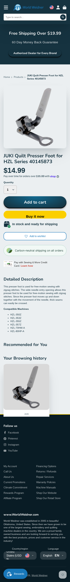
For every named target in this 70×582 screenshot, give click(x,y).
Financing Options (46, 466)
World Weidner (40, 575)
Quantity (9, 182)
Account (58, 7)
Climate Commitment (15, 487)
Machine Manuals (46, 487)
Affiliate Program (13, 498)
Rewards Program (14, 492)
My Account (10, 466)
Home (7, 77)
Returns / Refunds (46, 471)
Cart (65, 7)
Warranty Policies (46, 482)
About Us (9, 476)
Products (18, 77)
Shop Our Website (46, 492)
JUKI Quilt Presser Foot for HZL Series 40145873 (26, 404)
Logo (28, 7)
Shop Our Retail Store (48, 498)
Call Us (8, 471)
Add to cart (35, 202)
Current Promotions (14, 482)
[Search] (63, 17)
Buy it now (35, 216)
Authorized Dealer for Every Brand (35, 53)
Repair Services (45, 476)
